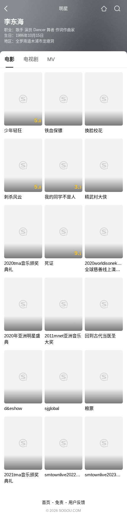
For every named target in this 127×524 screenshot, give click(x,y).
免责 (59, 502)
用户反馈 (77, 502)
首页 (46, 502)
